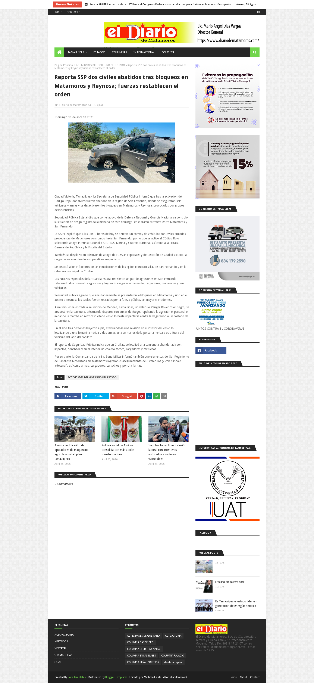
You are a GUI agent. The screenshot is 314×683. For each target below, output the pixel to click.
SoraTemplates (77, 677)
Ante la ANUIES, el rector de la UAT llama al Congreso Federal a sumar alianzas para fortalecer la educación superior (161, 4)
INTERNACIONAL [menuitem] (144, 52)
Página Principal (63, 65)
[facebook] (258, 12)
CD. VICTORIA (65, 634)
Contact (255, 677)
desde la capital (173, 662)
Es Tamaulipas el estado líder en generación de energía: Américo (236, 604)
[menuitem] (59, 52)
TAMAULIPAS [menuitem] (75, 52)
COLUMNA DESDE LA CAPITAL (144, 649)
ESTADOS (62, 641)
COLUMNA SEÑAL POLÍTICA (143, 662)
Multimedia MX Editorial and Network (165, 677)
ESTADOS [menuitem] (100, 52)
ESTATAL (61, 648)
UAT (59, 662)
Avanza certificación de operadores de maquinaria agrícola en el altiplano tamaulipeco (71, 452)
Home (233, 677)
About (243, 677)
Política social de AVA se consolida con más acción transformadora (117, 450)
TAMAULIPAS (64, 655)
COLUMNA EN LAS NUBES (141, 655)
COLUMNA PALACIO (172, 655)
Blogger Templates (116, 677)
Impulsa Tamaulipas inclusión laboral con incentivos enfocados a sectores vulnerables (167, 452)
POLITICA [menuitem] (168, 52)
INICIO (58, 12)
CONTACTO (73, 12)
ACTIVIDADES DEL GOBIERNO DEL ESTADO (100, 65)
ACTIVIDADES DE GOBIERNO (143, 635)
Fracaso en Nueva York (230, 582)
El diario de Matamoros (73, 104)
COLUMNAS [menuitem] (119, 52)
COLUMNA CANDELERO (140, 642)
